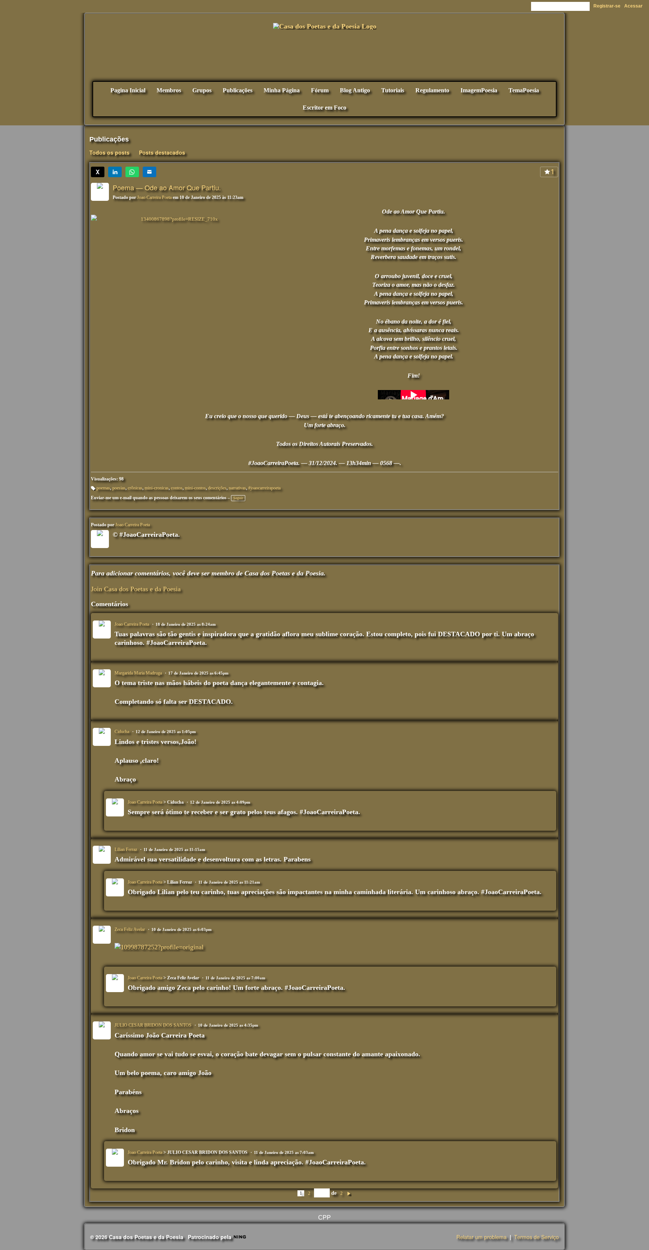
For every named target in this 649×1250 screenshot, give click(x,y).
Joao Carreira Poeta (154, 197)
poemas (103, 488)
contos (177, 488)
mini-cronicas (157, 488)
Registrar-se (606, 6)
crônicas (135, 488)
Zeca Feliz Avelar (130, 929)
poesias (118, 488)
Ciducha (122, 731)
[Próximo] (349, 1193)
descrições (217, 488)
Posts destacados (162, 152)
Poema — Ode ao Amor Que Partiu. (167, 187)
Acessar (633, 6)
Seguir (238, 498)
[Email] (149, 172)
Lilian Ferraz (126, 849)
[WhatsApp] (132, 172)
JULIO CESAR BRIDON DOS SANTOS (153, 1025)
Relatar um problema (481, 1237)
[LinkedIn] (115, 172)
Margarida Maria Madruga (138, 673)
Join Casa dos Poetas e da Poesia (136, 589)
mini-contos (195, 488)
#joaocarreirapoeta (264, 488)
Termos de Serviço (536, 1237)
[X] (97, 172)
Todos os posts (109, 152)
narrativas (237, 488)
